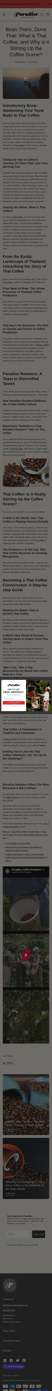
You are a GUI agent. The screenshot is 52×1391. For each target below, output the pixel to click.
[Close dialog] (2, 680)
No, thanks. (13, 706)
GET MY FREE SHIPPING (13, 702)
